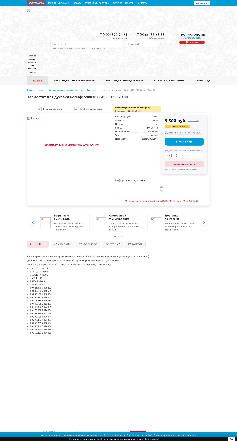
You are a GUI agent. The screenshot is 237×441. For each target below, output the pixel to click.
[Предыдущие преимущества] (33, 222)
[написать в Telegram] (150, 38)
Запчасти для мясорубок (169, 80)
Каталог (38, 80)
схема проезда (187, 434)
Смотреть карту (192, 37)
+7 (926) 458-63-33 (149, 34)
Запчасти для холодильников (124, 80)
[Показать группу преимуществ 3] (122, 236)
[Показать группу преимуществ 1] (115, 236)
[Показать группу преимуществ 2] (118, 236)
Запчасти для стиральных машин (74, 80)
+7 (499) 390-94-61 (112, 34)
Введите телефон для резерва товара (184, 150)
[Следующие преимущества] (204, 222)
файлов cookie (152, 438)
